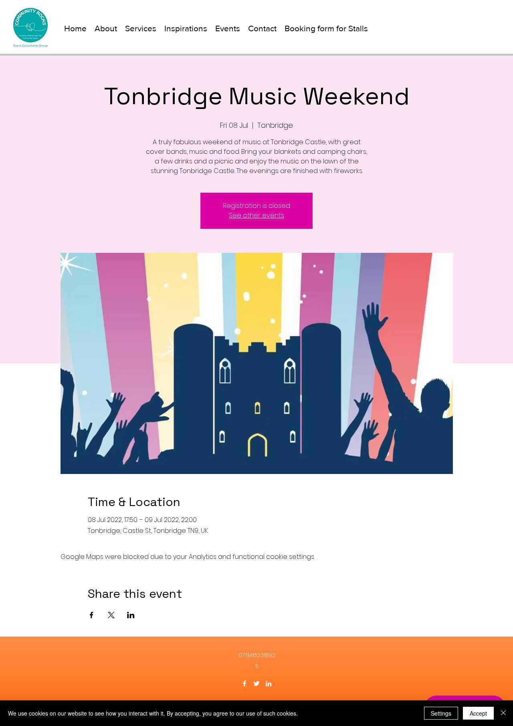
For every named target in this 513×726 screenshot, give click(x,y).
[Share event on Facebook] (91, 615)
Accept (478, 713)
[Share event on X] (111, 615)
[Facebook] (244, 684)
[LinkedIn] (269, 684)
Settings (441, 713)
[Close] (503, 713)
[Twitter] (256, 684)
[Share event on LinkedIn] (131, 615)
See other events (256, 215)
